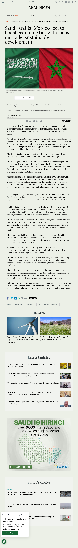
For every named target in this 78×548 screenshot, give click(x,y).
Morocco (30, 304)
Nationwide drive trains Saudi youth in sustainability (54, 338)
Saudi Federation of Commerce (48, 304)
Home (7, 21)
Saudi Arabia (18, 304)
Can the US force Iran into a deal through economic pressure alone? (31, 505)
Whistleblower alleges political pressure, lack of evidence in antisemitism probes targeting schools (30, 375)
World (18, 16)
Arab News (12, 2)
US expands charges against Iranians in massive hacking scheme (33, 383)
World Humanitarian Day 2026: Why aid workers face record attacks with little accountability (31, 493)
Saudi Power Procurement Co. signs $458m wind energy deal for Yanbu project (22, 339)
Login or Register (10, 533)
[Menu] (3, 2)
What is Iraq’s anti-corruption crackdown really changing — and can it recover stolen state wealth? (31, 517)
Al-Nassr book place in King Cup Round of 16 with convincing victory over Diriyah (31, 365)
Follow (67, 121)
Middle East (11, 502)
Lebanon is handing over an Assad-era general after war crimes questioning (32, 402)
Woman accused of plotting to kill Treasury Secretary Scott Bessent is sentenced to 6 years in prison (30, 393)
